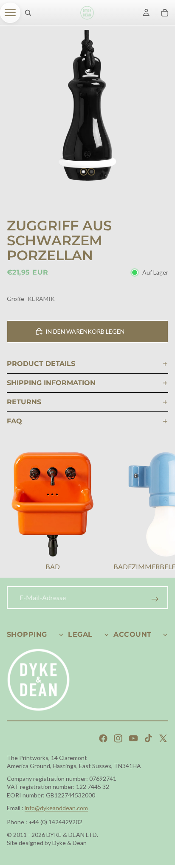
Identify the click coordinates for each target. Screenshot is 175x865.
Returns (24, 402)
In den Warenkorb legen (84, 331)
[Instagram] (118, 738)
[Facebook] (103, 738)
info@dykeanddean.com (56, 807)
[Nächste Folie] (158, 512)
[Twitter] (163, 738)
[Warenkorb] (164, 12)
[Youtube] (133, 738)
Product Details (41, 364)
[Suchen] (28, 12)
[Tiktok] (148, 738)
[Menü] (10, 13)
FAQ (14, 421)
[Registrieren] (155, 599)
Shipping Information (51, 383)
